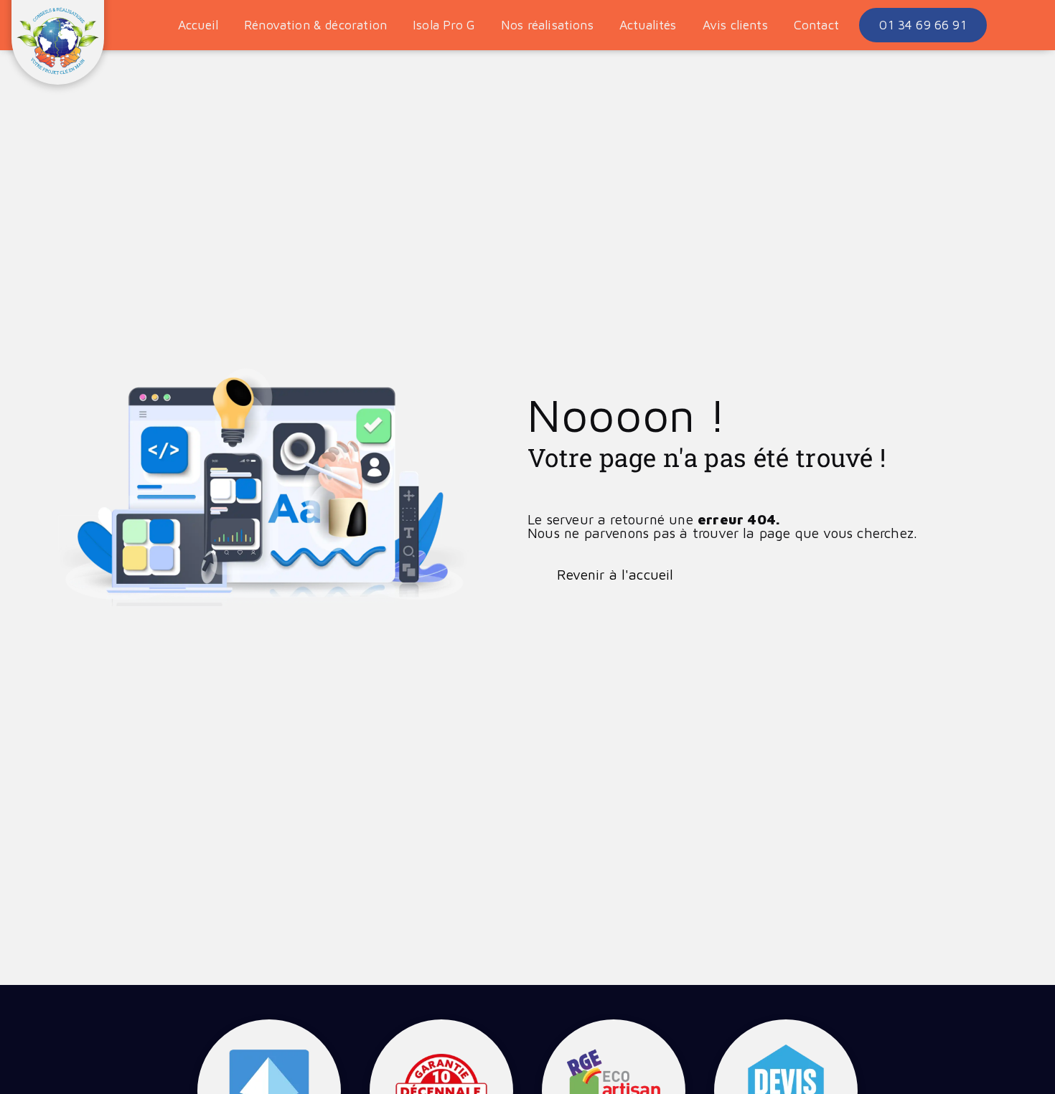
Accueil (198, 24)
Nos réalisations (547, 24)
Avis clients (735, 24)
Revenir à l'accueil (615, 574)
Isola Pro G (444, 24)
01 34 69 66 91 (922, 24)
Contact (816, 24)
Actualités (648, 24)
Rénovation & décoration (315, 24)
